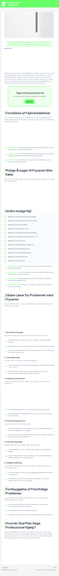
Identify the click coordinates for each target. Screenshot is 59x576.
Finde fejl (30, 101)
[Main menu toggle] (56, 3)
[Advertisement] (29, 62)
